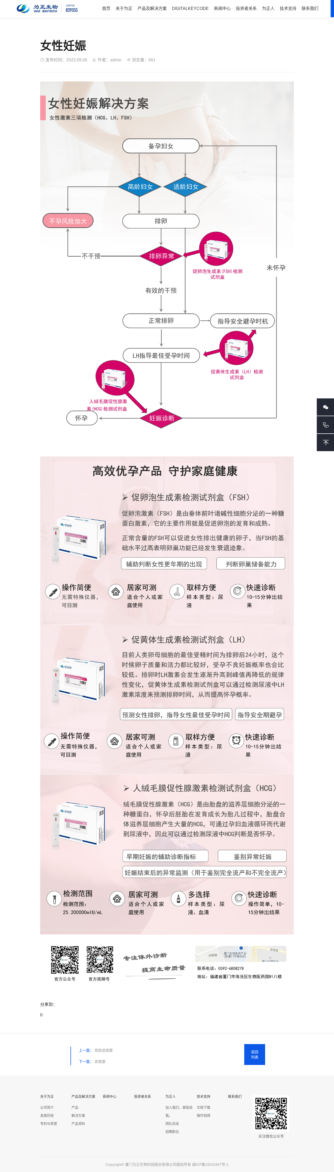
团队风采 (172, 1124)
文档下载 (203, 1107)
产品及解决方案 (152, 8)
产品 (74, 1107)
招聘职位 (172, 1132)
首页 (106, 8)
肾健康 (99, 1061)
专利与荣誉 (48, 1124)
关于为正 (124, 8)
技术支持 (288, 8)
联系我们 (310, 8)
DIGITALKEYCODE (190, 8)
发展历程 (47, 1115)
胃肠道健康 (103, 1050)
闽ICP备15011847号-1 (210, 1164)
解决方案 (78, 1115)
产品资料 (78, 1124)
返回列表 (254, 1054)
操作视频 (203, 1115)
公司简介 (47, 1107)
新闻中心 (222, 8)
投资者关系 (246, 8)
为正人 (268, 8)
